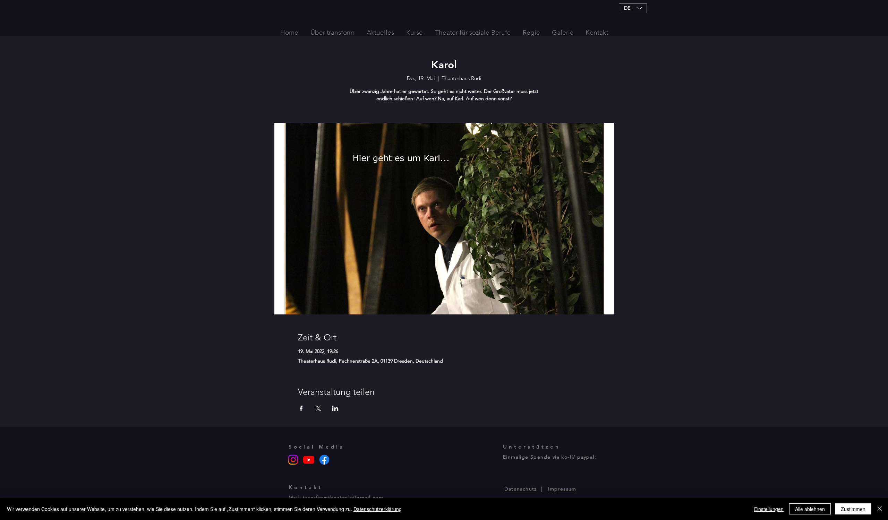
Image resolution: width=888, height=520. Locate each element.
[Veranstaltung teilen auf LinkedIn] (335, 408)
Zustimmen (853, 508)
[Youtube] (308, 459)
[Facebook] (324, 459)
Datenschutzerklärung (377, 508)
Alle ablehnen (810, 508)
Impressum (562, 489)
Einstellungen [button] (769, 508)
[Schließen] (880, 508)
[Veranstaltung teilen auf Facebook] (301, 408)
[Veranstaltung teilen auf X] (318, 408)
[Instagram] (293, 459)
